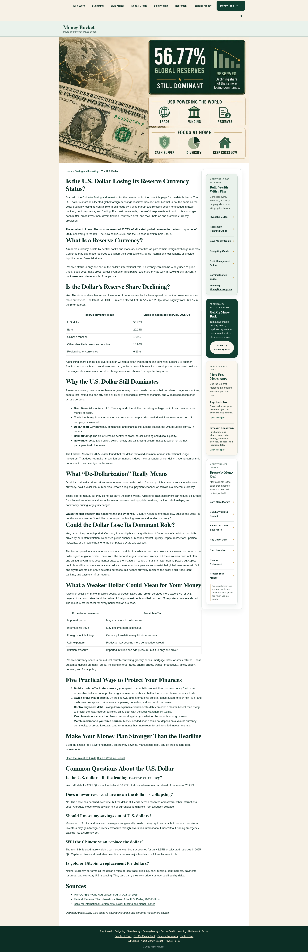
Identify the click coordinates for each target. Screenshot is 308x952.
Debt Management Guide (156, 711)
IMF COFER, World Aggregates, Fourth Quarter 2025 (105, 894)
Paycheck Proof (221, 410)
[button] (241, 16)
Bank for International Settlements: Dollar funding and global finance (114, 903)
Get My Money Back (144, 936)
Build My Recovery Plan (222, 347)
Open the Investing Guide (81, 758)
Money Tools (227, 5)
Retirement (181, 5)
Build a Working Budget (111, 758)
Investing (181, 931)
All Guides (133, 940)
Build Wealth (161, 5)
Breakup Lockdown (222, 439)
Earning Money (202, 5)
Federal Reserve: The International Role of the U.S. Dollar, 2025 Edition (116, 899)
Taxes (205, 931)
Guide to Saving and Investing (100, 197)
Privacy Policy (172, 940)
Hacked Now (186, 936)
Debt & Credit (139, 5)
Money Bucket (78, 27)
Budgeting (98, 5)
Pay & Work (78, 5)
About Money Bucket (152, 940)
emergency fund (178, 688)
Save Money (117, 5)
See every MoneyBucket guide (221, 287)
